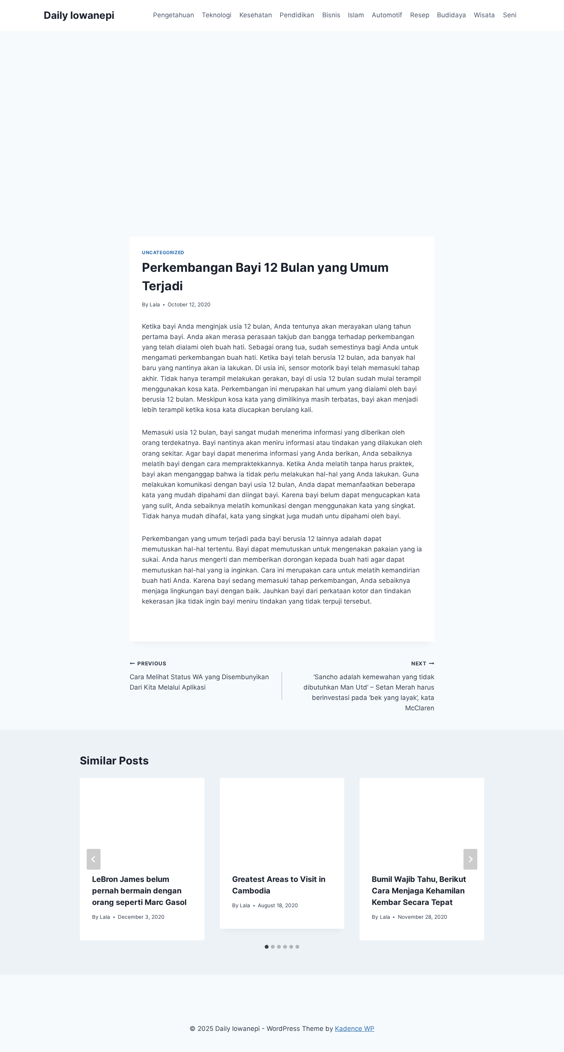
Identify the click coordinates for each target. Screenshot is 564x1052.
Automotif (387, 15)
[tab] (267, 947)
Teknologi (216, 15)
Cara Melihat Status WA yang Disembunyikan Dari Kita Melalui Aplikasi (199, 675)
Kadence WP (354, 1028)
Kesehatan (255, 15)
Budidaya (451, 15)
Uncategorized (163, 252)
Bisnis (331, 15)
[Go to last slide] (94, 859)
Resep (419, 15)
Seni (509, 15)
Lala (155, 304)
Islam (356, 15)
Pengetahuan (173, 15)
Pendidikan (297, 15)
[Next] (470, 859)
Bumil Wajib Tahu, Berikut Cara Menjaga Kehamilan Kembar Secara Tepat (419, 891)
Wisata (484, 15)
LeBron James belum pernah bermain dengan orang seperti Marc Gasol (139, 891)
